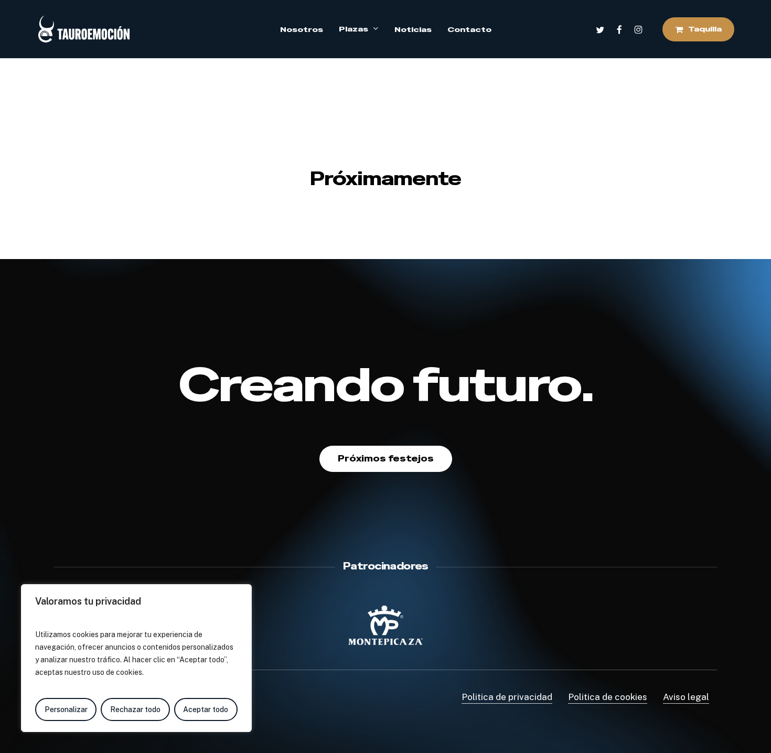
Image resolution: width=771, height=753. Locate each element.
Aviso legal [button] (686, 697)
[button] (386, 459)
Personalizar (66, 709)
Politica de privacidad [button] (507, 697)
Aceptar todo (205, 709)
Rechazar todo (135, 709)
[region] (136, 658)
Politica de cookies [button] (607, 697)
